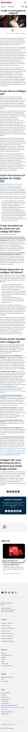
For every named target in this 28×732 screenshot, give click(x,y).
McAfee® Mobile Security (7, 641)
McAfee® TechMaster (6, 638)
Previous (2, 561)
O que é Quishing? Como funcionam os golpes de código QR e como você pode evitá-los (13, 562)
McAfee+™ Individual (6, 623)
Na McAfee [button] (11, 7)
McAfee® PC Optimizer (7, 636)
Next (24, 561)
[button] (26, 6)
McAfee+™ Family (6, 626)
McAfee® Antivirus (6, 631)
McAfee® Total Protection (7, 628)
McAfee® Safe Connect (7, 633)
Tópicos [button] (3, 7)
